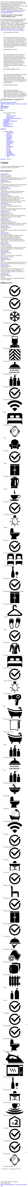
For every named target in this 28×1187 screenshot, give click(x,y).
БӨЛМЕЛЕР (7, 119)
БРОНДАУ (6, 125)
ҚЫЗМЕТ (6, 122)
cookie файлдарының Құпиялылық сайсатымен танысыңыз (12, 12)
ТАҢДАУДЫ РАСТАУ (18, 99)
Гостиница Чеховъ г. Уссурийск (9, 102)
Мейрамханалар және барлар (14, 118)
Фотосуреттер (10, 117)
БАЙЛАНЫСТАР (8, 123)
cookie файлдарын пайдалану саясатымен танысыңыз (12, 29)
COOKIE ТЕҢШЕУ (18, 15)
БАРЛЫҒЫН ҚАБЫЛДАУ (6, 15)
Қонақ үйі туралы (11, 115)
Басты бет (3, 159)
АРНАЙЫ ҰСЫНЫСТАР (10, 121)
